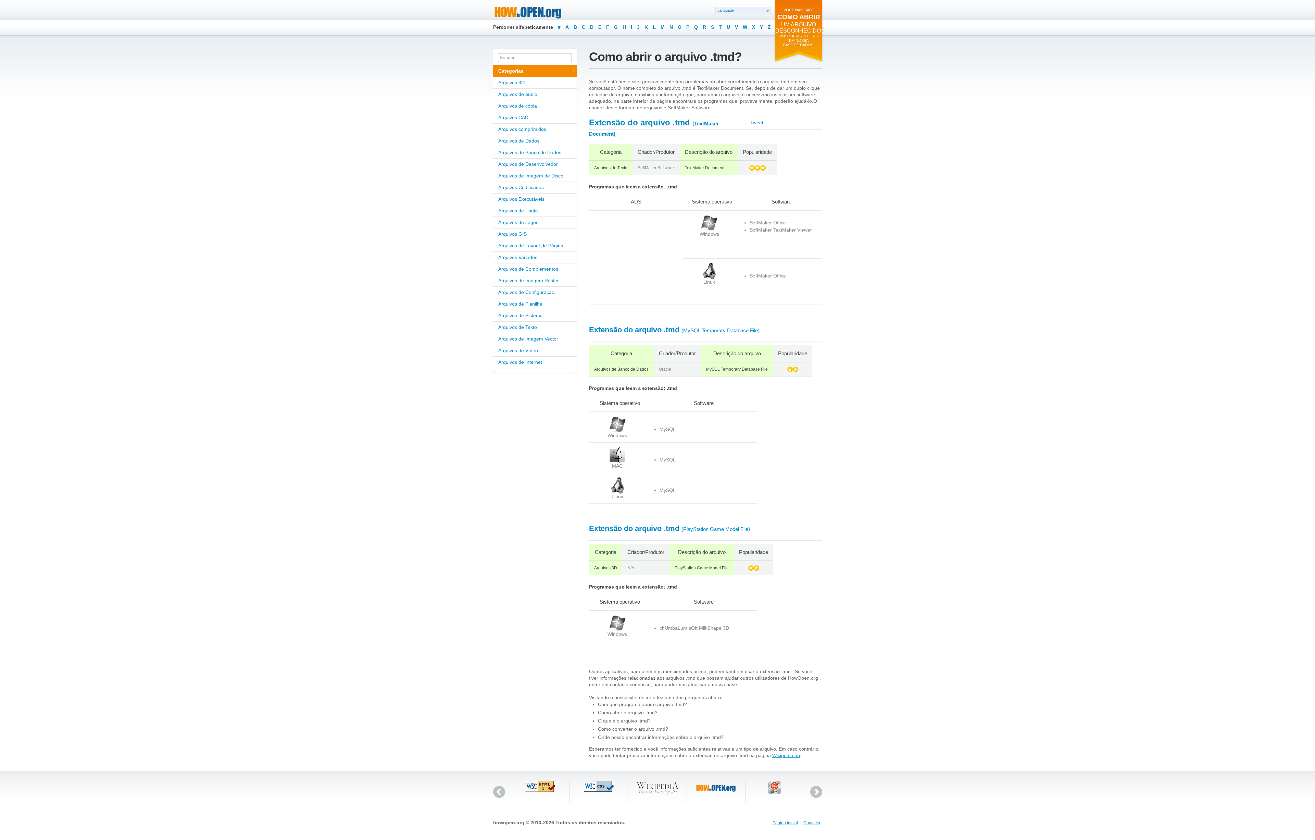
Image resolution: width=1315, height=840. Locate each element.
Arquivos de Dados (518, 141)
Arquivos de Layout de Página (530, 245)
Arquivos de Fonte (518, 210)
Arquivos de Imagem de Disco (530, 175)
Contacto (811, 822)
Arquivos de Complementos (528, 269)
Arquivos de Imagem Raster (528, 280)
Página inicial (785, 822)
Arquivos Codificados (521, 187)
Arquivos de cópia (517, 106)
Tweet (756, 122)
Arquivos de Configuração (526, 292)
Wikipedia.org (787, 755)
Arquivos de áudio (517, 94)
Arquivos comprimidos (522, 129)
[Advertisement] (632, 257)
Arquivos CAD (513, 117)
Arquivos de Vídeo (518, 350)
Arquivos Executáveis (521, 199)
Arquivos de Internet (520, 362)
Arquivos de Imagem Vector (528, 339)
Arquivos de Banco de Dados (529, 152)
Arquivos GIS (512, 234)
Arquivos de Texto (517, 327)
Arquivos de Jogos (518, 222)
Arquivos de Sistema (520, 315)
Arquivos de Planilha (520, 304)
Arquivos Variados (517, 257)
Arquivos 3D (511, 82)
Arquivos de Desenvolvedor (528, 164)
